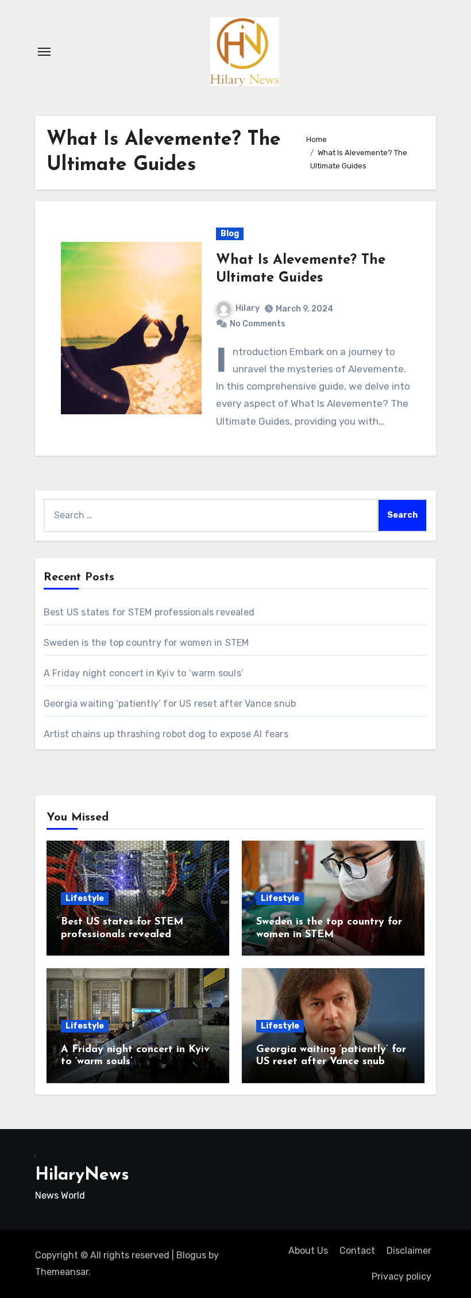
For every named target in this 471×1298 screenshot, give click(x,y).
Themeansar (61, 1271)
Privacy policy (401, 1276)
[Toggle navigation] (44, 52)
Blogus (191, 1255)
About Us (308, 1250)
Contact (357, 1250)
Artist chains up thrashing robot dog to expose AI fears (166, 734)
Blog (230, 233)
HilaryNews (82, 1175)
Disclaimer (409, 1250)
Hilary (247, 308)
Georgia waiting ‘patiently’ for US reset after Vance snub (170, 703)
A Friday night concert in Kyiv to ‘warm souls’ (144, 673)
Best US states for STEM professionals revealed (149, 612)
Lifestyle (84, 898)
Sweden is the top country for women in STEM (146, 642)
